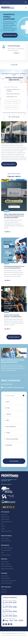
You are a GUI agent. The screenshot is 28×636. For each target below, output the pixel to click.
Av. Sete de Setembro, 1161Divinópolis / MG (9, 480)
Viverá (2, 552)
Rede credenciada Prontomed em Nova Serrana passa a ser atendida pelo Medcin (14, 215)
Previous (1, 30)
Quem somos (4, 514)
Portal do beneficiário (6, 555)
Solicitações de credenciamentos (8, 580)
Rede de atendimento (6, 550)
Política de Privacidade (6, 531)
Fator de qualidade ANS (6, 583)
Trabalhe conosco (5, 519)
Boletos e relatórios (5, 564)
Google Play (4, 589)
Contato (3, 528)
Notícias (3, 526)
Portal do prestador (5, 578)
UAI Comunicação (21, 633)
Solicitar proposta (5, 517)
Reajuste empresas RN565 (7, 568)
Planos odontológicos (6, 540)
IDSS (2, 524)
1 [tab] (11, 64)
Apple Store (4, 592)
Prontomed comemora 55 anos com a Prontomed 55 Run (14, 267)
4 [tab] (16, 64)
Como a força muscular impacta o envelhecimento (13, 315)
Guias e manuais (5, 561)
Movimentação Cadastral (6, 566)
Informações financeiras (6, 521)
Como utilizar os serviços (7, 547)
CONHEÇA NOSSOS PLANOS (10, 35)
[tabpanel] (14, 51)
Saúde (6, 211)
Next (26, 30)
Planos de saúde (5, 538)
